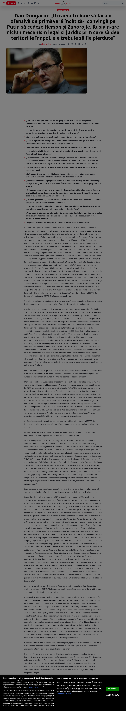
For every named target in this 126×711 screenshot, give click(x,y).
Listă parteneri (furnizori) (64, 693)
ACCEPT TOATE (112, 689)
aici (15, 700)
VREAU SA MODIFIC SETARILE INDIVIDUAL (112, 695)
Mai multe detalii (33, 687)
